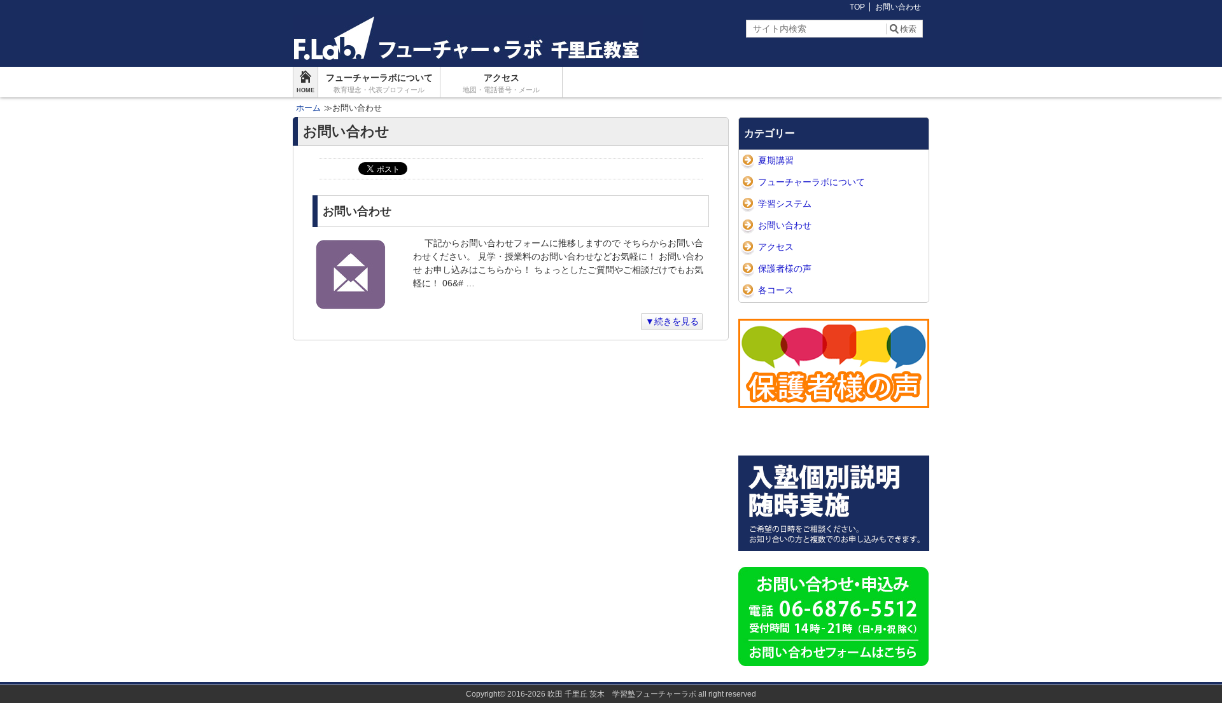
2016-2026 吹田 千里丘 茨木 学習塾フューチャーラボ (601, 694)
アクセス (501, 83)
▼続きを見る (672, 321)
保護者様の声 (784, 268)
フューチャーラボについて (379, 83)
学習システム (784, 203)
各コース (776, 290)
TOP (857, 7)
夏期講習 (776, 160)
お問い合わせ (898, 7)
